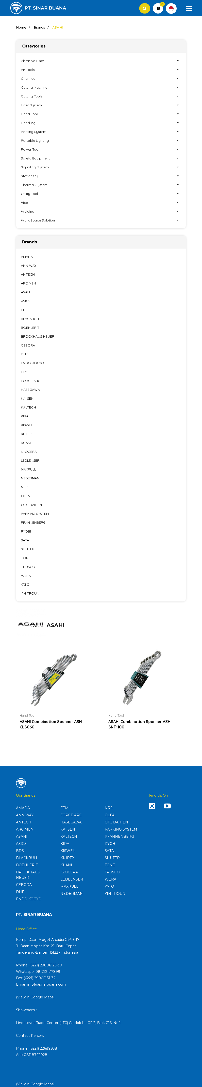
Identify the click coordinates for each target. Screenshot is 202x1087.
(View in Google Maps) (35, 997)
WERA (26, 575)
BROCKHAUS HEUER (37, 336)
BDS (24, 310)
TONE (26, 558)
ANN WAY (28, 265)
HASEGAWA (30, 389)
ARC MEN (28, 283)
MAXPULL (28, 469)
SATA (25, 540)
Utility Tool (29, 193)
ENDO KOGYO (32, 363)
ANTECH (28, 274)
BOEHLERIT (30, 327)
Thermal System (34, 185)
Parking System (33, 131)
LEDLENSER (30, 460)
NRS (24, 487)
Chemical (28, 78)
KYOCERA (29, 451)
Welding (27, 211)
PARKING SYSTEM (35, 513)
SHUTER (27, 549)
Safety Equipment (35, 158)
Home (21, 27)
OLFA (25, 496)
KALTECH (28, 407)
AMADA (27, 256)
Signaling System (35, 167)
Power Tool (30, 149)
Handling (28, 123)
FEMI (24, 372)
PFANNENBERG (33, 522)
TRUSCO (28, 567)
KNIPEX (27, 434)
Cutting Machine (34, 87)
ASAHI (26, 292)
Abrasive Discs (33, 61)
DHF (24, 354)
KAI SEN (27, 398)
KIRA (24, 416)
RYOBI (26, 531)
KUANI (26, 443)
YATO (25, 584)
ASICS (25, 301)
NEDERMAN (30, 478)
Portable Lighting (35, 140)
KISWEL (27, 425)
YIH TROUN (30, 593)
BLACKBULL (30, 318)
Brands (39, 27)
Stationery (29, 176)
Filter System (31, 105)
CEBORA (28, 345)
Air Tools (28, 69)
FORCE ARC (30, 380)
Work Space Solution (38, 220)
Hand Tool (29, 114)
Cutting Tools (31, 96)
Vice (24, 202)
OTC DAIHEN (31, 505)
